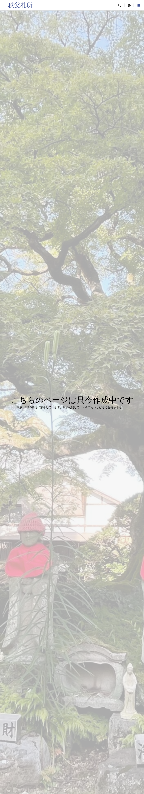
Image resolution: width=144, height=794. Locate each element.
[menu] (129, 5)
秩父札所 (20, 5)
